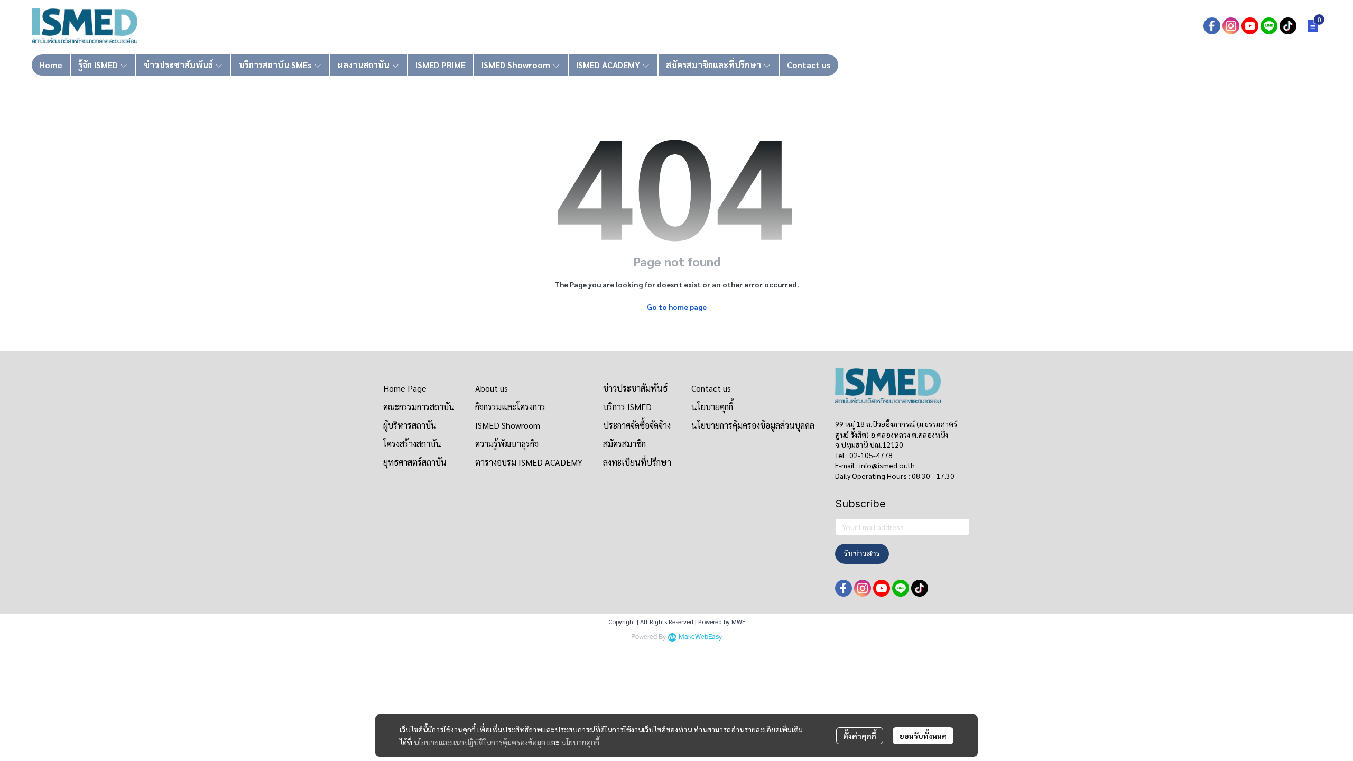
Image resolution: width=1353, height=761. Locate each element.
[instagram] (1230, 25)
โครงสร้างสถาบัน (412, 443)
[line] (1269, 25)
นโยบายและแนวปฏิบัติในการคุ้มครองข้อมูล (479, 742)
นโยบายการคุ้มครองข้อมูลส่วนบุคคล (752, 425)
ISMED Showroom (507, 425)
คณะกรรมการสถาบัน (419, 406)
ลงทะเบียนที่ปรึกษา (637, 462)
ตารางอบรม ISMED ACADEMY (528, 462)
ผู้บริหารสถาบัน (410, 425)
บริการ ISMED (627, 406)
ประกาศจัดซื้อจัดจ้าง (637, 425)
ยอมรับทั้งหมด (923, 735)
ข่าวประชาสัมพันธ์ (635, 388)
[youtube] (1249, 25)
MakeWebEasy (700, 637)
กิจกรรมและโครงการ (510, 406)
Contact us (711, 388)
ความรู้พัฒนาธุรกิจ (507, 443)
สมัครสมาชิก (624, 443)
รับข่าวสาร (862, 553)
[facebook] (1211, 25)
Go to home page (677, 306)
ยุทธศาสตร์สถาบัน (415, 462)
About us (491, 388)
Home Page (405, 388)
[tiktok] (1288, 25)
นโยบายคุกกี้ (580, 742)
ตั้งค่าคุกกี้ (859, 735)
